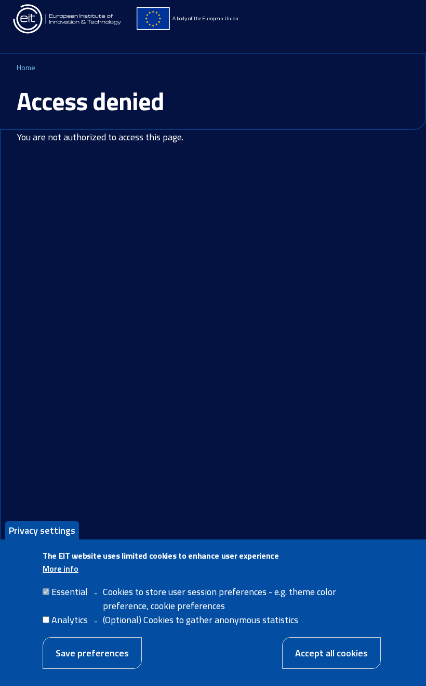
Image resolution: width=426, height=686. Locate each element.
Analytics (69, 620)
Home (26, 67)
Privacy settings (42, 530)
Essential (69, 592)
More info (60, 568)
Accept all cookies (331, 653)
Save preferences (92, 653)
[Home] (67, 19)
